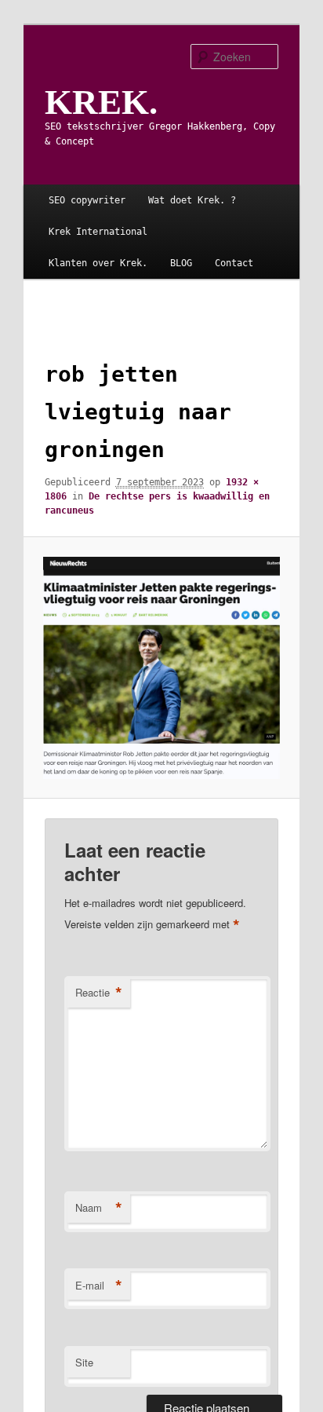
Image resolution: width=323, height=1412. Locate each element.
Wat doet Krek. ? (192, 200)
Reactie (98, 992)
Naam (98, 1207)
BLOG (181, 263)
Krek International (98, 231)
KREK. (101, 102)
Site (84, 1362)
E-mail (98, 1285)
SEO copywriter (87, 200)
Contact (234, 263)
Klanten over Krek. (98, 263)
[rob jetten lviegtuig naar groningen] (162, 668)
